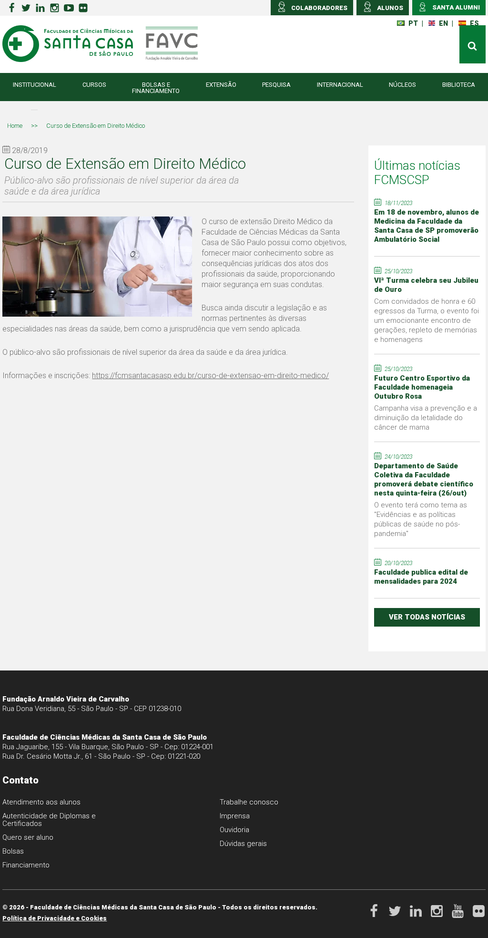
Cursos (94, 84)
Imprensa (235, 816)
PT (413, 23)
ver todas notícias (427, 617)
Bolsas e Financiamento (156, 87)
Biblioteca (458, 84)
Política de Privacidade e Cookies (54, 918)
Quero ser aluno (27, 837)
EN (443, 23)
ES (474, 23)
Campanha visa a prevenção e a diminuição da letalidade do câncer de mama (425, 418)
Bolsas (13, 851)
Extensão (221, 84)
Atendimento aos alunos (41, 802)
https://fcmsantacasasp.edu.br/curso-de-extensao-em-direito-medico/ (210, 375)
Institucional (34, 84)
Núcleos (402, 84)
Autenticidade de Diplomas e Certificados (49, 820)
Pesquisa (276, 84)
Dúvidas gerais (243, 843)
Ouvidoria (234, 829)
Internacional (340, 84)
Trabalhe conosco (249, 802)
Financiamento (26, 865)
